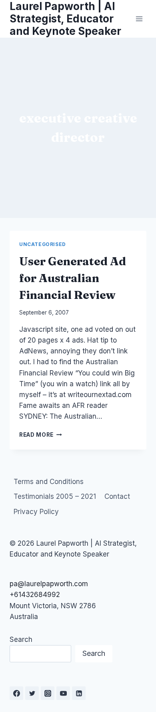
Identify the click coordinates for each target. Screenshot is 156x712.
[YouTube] (63, 693)
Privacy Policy (36, 512)
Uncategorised (42, 244)
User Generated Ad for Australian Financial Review (72, 278)
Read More (40, 435)
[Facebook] (16, 693)
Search (21, 639)
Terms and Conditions (49, 482)
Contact (117, 496)
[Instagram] (47, 693)
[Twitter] (32, 693)
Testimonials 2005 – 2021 (55, 496)
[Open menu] (139, 18)
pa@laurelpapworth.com (49, 584)
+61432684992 (35, 595)
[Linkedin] (79, 693)
